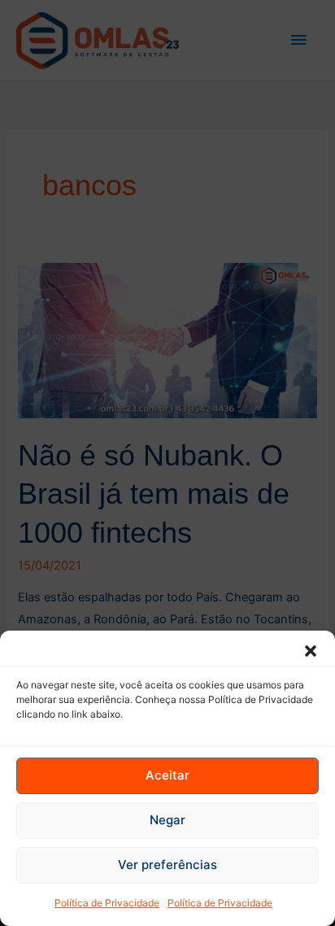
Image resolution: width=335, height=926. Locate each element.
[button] (310, 651)
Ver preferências (167, 864)
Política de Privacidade (106, 903)
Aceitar (167, 775)
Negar (167, 820)
